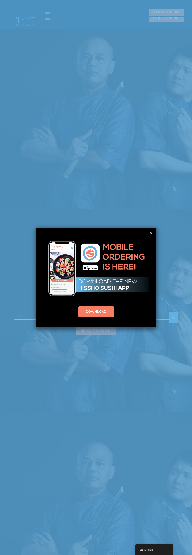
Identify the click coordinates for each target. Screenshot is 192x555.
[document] (96, 277)
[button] (150, 232)
